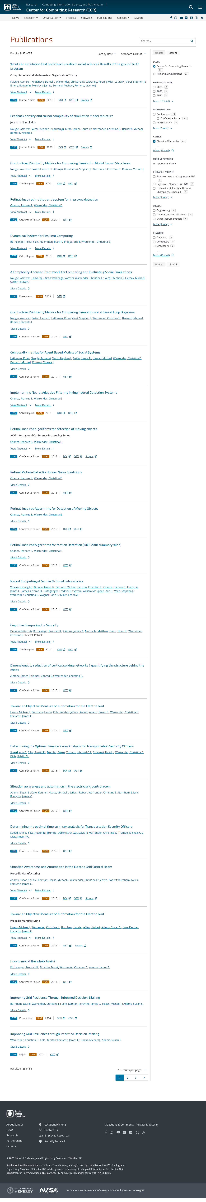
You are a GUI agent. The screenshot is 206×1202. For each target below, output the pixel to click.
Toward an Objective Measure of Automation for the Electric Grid (57, 706)
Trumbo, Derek (56, 752)
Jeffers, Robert (79, 712)
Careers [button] (122, 18)
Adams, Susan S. (99, 712)
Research (31, 4)
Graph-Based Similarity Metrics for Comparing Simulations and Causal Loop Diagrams (72, 312)
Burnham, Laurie (42, 712)
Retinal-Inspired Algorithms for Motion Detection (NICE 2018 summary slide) (65, 545)
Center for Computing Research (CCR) (61, 9)
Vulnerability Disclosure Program (127, 1190)
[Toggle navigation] (6, 17)
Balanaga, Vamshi (63, 278)
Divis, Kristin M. (19, 756)
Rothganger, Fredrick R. (24, 241)
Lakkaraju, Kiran (95, 81)
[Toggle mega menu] (200, 7)
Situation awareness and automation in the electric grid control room (60, 786)
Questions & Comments (119, 1124)
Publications (104, 18)
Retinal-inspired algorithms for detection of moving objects (53, 429)
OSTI (71, 99)
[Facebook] (171, 18)
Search (138, 18)
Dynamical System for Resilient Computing (41, 235)
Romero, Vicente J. (86, 85)
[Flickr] (187, 18)
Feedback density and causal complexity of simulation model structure (61, 116)
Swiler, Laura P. (115, 81)
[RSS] (203, 18)
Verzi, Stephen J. (135, 81)
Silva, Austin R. (36, 752)
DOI (60, 99)
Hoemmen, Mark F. (51, 241)
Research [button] (29, 18)
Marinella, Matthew (96, 631)
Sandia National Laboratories (22, 1165)
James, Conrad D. (32, 591)
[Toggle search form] (190, 7)
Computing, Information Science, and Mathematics (73, 4)
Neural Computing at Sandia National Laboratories (46, 581)
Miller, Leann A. (69, 595)
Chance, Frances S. (21, 205)
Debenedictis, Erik (21, 631)
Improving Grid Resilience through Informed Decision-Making (54, 1034)
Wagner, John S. (49, 595)
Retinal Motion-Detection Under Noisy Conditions (46, 472)
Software (86, 18)
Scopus (85, 99)
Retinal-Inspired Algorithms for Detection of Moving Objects (54, 508)
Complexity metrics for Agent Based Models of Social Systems (55, 352)
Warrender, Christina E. (70, 81)
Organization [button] (50, 18)
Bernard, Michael (63, 85)
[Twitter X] (197, 18)
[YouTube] (181, 18)
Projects (71, 18)
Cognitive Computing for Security (34, 625)
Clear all (174, 52)
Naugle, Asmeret (20, 81)
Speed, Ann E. (105, 591)
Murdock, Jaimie (41, 85)
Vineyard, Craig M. (21, 587)
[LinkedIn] (192, 18)
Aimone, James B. (43, 587)
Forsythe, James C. (21, 716)
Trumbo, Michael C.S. (79, 752)
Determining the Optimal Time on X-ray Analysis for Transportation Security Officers (72, 746)
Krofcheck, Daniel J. (43, 81)
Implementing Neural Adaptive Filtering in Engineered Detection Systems (63, 392)
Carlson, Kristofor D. (89, 587)
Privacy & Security (147, 1124)
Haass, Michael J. (20, 712)
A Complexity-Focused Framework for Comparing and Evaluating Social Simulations (71, 272)
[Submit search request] (192, 41)
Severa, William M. (84, 591)
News (15, 18)
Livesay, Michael (135, 278)
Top (196, 1198)
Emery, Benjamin (20, 85)
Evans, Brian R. (118, 631)
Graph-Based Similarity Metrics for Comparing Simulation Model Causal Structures (70, 163)
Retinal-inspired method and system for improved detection (54, 199)
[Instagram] (176, 18)
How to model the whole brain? (32, 961)
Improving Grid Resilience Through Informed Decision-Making (55, 997)
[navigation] (107, 54)
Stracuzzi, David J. (103, 752)
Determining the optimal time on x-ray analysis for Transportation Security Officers (71, 826)
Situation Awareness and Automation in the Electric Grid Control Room (61, 867)
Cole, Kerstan (61, 712)
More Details (43, 92)
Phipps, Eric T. (72, 241)
